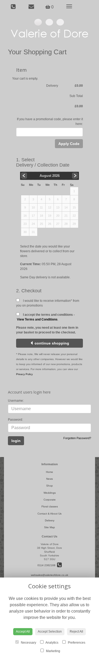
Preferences (76, 642)
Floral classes (49, 506)
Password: (15, 419)
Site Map (49, 527)
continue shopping (51, 343)
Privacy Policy (24, 374)
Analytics (51, 642)
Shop (49, 485)
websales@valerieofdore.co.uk (49, 575)
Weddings (50, 492)
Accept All (23, 631)
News (49, 478)
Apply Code (68, 144)
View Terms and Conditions (37, 319)
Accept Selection (50, 631)
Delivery (49, 520)
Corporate (50, 499)
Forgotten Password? (77, 438)
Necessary (28, 642)
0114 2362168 (47, 565)
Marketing (52, 651)
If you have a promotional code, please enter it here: (50, 121)
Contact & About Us (49, 513)
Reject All (76, 631)
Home (49, 471)
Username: (16, 400)
